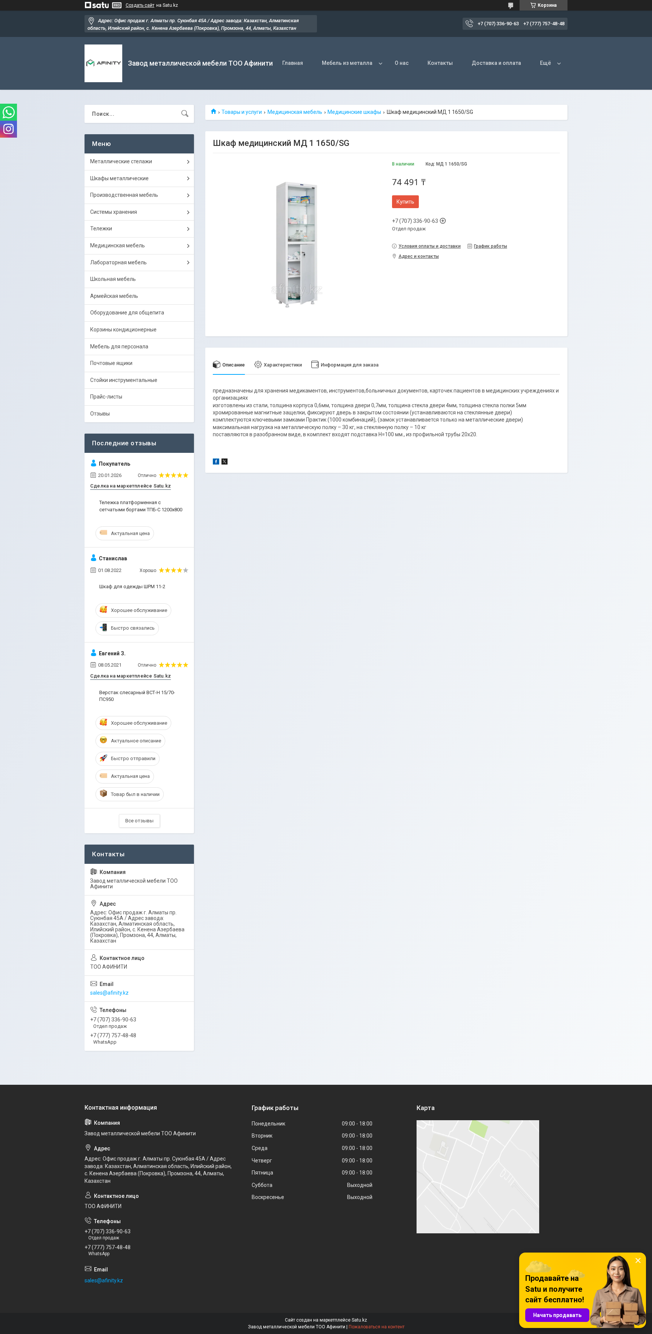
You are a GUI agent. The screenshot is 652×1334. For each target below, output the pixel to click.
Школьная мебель (113, 279)
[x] (224, 463)
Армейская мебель (114, 296)
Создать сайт (140, 5)
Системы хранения (113, 212)
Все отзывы (139, 820)
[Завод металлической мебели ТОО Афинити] (103, 63)
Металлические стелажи (121, 161)
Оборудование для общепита (127, 313)
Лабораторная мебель (118, 262)
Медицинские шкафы (354, 112)
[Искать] (185, 114)
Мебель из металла (347, 63)
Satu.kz (359, 1320)
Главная (292, 63)
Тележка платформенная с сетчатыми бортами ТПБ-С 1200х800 (140, 506)
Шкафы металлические (119, 178)
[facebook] (216, 463)
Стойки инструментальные (123, 380)
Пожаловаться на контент (376, 1326)
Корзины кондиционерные (123, 330)
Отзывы (100, 414)
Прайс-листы (106, 397)
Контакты (440, 63)
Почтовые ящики (111, 363)
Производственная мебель (124, 195)
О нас (402, 63)
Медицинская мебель (295, 112)
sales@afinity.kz (109, 993)
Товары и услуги (241, 112)
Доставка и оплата (496, 63)
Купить (405, 202)
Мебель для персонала (119, 346)
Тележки (101, 228)
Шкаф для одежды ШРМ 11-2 (132, 586)
